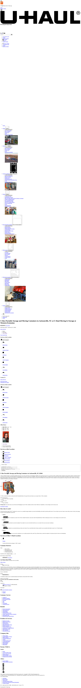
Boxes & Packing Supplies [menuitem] (7, 224)
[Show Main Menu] (1, 10)
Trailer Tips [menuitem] (7, 132)
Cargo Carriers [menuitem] (7, 282)
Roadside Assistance (6, 598)
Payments (4, 600)
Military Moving (5, 637)
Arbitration (4, 678)
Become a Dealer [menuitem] (6, 38)
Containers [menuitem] (6, 173)
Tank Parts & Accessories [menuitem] (9, 312)
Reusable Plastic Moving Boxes (8, 616)
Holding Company (7, 636)
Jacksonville (5, 317)
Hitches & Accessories (15, 277)
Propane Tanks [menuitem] (7, 311)
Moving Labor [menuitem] (5, 250)
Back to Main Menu (9, 129)
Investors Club (7, 640)
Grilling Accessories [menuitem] (8, 308)
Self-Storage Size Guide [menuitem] (9, 201)
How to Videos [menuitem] (7, 131)
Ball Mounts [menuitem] (7, 280)
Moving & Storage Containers (9, 614)
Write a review (3, 562)
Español (4, 592)
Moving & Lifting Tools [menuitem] (9, 230)
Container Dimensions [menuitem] (9, 181)
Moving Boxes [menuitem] (7, 226)
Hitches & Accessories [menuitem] (9, 134)
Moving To (5, 469)
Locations (6, 683)
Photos (5, 333)
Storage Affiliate (5, 660)
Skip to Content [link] (3, 8)
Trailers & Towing (5, 350)
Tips (3, 601)
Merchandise (5, 644)
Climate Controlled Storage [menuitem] (9, 199)
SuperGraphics (5, 643)
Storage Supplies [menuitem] (8, 206)
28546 (4, 318)
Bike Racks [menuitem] (7, 281)
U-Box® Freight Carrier (7, 652)
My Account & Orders (6, 599)
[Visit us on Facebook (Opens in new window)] (3, 664)
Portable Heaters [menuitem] (8, 310)
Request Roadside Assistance (7, 589)
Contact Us (5, 597)
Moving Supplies (5, 364)
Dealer (4, 651)
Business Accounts (6, 620)
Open (1, 7)
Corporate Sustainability (7, 638)
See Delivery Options (4, 506)
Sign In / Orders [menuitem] (5, 41)
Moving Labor (10, 250)
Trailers (7, 128)
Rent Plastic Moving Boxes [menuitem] (9, 233)
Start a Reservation (8, 148)
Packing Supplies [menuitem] (8, 227)
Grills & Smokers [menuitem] (8, 309)
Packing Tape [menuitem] (7, 231)
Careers (4, 639)
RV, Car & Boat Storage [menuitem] (9, 200)
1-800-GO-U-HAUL (7, 584)
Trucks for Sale (5, 375)
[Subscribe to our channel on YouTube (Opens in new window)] (3, 672)
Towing (4, 145)
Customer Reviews (6, 604)
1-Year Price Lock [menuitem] (6, 36)
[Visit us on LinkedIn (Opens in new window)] (3, 669)
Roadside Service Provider (7, 656)
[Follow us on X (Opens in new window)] (3, 670)
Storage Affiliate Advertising (8, 661)
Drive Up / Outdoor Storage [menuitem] (9, 202)
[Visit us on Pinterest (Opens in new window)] (3, 667)
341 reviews (8, 325)
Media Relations (5, 642)
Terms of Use (5, 680)
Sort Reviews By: (3, 553)
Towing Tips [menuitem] (7, 150)
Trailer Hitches (5, 417)
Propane (7, 305)
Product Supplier (5, 654)
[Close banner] (1, 1)
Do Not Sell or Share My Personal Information (11, 682)
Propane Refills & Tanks (7, 626)
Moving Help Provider (7, 653)
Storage (7, 194)
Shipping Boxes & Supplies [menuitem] (9, 228)
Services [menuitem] (6, 255)
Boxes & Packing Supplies (17, 224)
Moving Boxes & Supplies (7, 624)
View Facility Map (3, 335)
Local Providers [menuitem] (7, 253)
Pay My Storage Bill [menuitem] (8, 203)
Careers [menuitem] (4, 37)
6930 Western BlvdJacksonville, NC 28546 (4, 382)
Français (4, 591)
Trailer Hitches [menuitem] (7, 279)
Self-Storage (4, 402)
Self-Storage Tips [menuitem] (8, 205)
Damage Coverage (6, 625)
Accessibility (5, 603)
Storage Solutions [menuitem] (8, 232)
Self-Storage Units (6, 615)
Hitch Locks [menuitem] (7, 284)
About (5, 635)
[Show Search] (3, 33)
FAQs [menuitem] (6, 133)
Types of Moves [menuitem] (7, 256)
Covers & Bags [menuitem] (7, 229)
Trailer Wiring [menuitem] (7, 285)
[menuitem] (43, 148)
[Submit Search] (12, 34)
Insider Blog (6, 641)
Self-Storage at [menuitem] (9, 197)
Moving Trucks (5, 392)
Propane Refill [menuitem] (7, 307)
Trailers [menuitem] (4, 128)
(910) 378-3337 (3, 329)
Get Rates (3, 470)
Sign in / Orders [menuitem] (6, 43)
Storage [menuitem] (4, 194)
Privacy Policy (5, 679)
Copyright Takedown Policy (8, 681)
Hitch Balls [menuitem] (7, 283)
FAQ (3, 602)
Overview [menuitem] (6, 252)
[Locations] (4, 33)
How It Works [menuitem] (7, 254)
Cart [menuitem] (4, 40)
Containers (13, 173)
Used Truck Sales (6, 623)
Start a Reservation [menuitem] (8, 130)
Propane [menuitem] (4, 305)
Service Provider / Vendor (7, 655)
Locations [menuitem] (5, 39)
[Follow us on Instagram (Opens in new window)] (3, 666)
